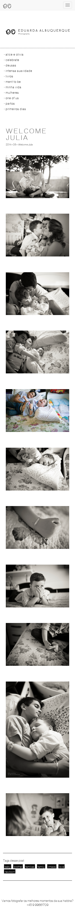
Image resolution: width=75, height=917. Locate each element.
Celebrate (12, 60)
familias (29, 866)
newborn (10, 871)
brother (18, 866)
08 (14, 144)
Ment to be (13, 81)
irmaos (52, 866)
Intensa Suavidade (19, 70)
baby (8, 866)
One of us (12, 98)
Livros (9, 76)
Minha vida (13, 87)
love (61, 866)
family (41, 866)
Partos (10, 103)
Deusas (11, 65)
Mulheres (12, 92)
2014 (8, 144)
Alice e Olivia (15, 54)
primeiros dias (16, 109)
